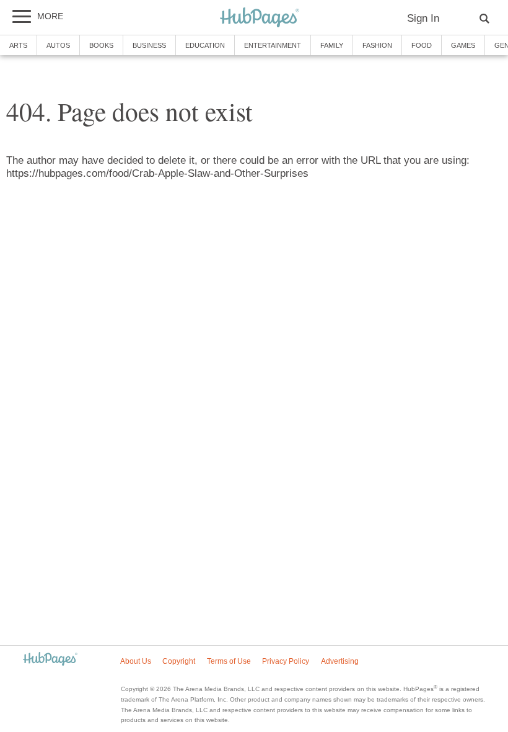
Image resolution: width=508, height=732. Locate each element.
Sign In (423, 18)
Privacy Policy (285, 661)
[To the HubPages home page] (50, 659)
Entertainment (272, 45)
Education (205, 45)
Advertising (340, 661)
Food (421, 45)
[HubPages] (259, 18)
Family (331, 45)
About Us (135, 661)
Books (101, 45)
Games (463, 45)
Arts (18, 45)
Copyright (178, 661)
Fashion (377, 45)
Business (149, 45)
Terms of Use (229, 661)
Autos (58, 45)
